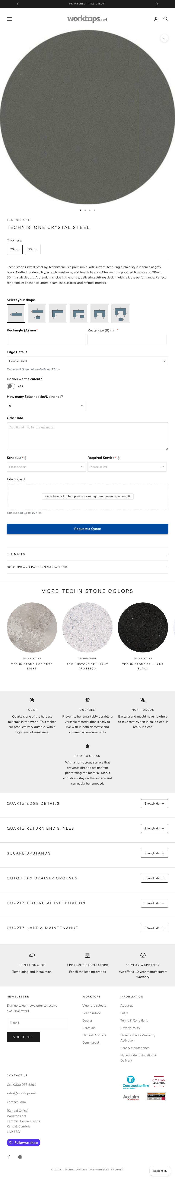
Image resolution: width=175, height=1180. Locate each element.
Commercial (90, 1042)
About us (126, 1005)
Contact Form (16, 1102)
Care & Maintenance (134, 1048)
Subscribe (23, 1037)
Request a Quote (87, 529)
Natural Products (94, 1035)
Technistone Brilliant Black (143, 666)
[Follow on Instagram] (20, 1157)
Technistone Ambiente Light (32, 666)
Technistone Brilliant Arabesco (87, 666)
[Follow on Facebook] (9, 1157)
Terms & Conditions (134, 1020)
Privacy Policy (130, 1028)
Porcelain (89, 1028)
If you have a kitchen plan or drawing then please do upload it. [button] (87, 496)
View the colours (94, 1005)
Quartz (87, 1020)
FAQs (124, 1013)
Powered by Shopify (107, 1169)
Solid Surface (91, 1013)
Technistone (18, 219)
